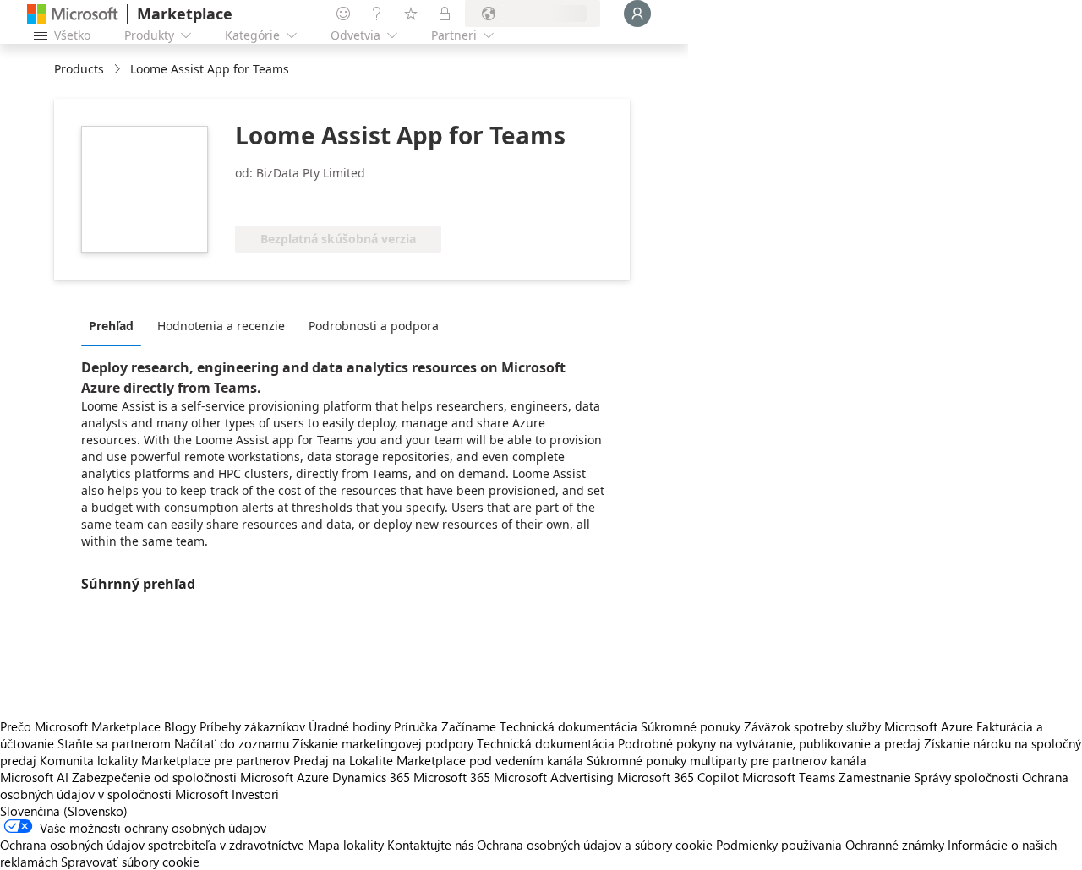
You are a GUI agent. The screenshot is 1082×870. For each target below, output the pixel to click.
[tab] (115, 325)
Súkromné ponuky (690, 726)
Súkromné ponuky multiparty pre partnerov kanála (726, 760)
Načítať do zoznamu (231, 743)
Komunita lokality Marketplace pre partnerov (165, 760)
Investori (255, 794)
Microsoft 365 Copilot (678, 777)
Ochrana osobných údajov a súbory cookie (595, 844)
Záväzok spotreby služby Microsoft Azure (860, 726)
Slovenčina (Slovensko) (64, 810)
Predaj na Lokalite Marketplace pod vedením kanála (438, 760)
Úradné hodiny (350, 726)
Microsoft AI (34, 777)
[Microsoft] (72, 14)
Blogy (180, 726)
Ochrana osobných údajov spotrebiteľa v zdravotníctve (152, 844)
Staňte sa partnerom (114, 743)
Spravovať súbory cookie (130, 861)
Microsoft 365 (451, 777)
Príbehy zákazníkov (252, 726)
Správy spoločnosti (966, 777)
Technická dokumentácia (568, 726)
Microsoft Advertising (554, 777)
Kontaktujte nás (430, 844)
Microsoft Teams (788, 777)
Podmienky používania (779, 844)
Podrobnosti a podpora (374, 326)
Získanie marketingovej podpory (382, 743)
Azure (313, 777)
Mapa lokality (346, 844)
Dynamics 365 (371, 777)
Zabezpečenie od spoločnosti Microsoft (182, 777)
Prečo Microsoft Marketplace (80, 726)
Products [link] (79, 69)
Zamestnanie (874, 777)
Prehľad (111, 326)
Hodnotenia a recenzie (221, 326)
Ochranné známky (894, 844)
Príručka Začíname (445, 726)
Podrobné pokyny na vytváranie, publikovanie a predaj (769, 743)
